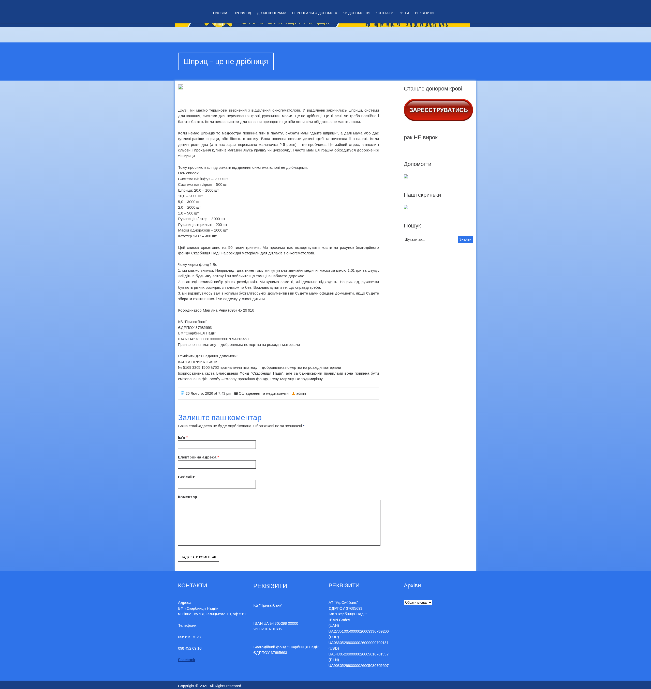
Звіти (404, 13)
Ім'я (181, 437)
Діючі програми (271, 13)
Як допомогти (356, 13)
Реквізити (424, 13)
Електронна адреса (197, 457)
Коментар (187, 497)
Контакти (384, 13)
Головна (219, 13)
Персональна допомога (314, 13)
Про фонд (242, 13)
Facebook (186, 659)
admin (301, 393)
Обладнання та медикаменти (264, 393)
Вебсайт (186, 477)
